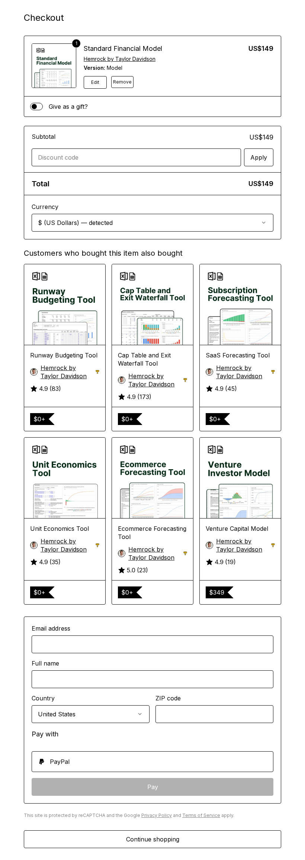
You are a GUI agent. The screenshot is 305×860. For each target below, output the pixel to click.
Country (43, 698)
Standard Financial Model (123, 48)
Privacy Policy (156, 815)
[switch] (36, 106)
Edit (95, 82)
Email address (51, 628)
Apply (258, 157)
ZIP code (168, 698)
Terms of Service (201, 815)
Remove (122, 82)
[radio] (152, 761)
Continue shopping (152, 839)
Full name (45, 663)
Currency (45, 206)
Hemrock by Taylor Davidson (119, 59)
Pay (152, 787)
